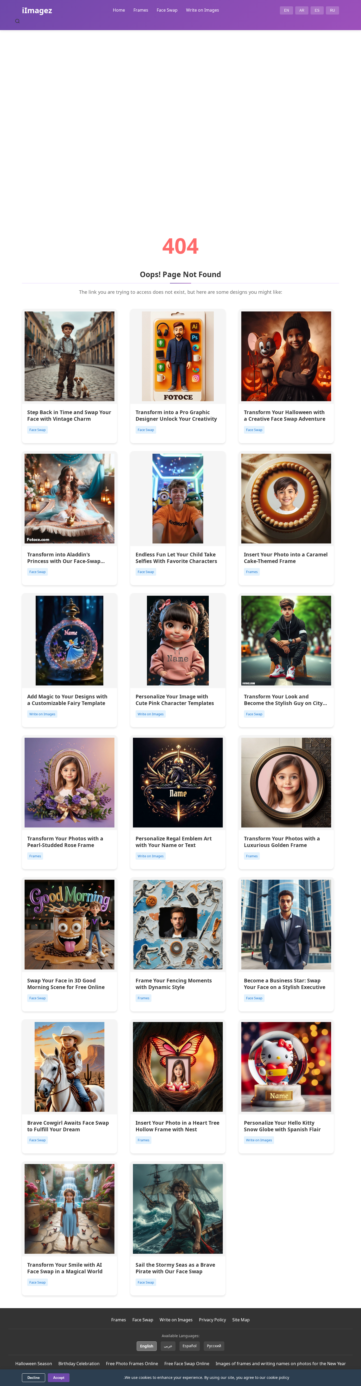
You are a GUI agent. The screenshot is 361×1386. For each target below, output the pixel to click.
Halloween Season (33, 1363)
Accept (58, 1378)
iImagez (37, 10)
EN (286, 10)
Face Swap (167, 10)
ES (317, 10)
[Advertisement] (180, 118)
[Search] (17, 21)
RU (332, 10)
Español (190, 1345)
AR (301, 10)
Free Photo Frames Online (132, 1363)
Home (119, 10)
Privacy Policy (212, 1320)
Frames (140, 10)
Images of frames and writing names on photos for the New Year (281, 1363)
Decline (33, 1378)
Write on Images (202, 10)
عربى (168, 1345)
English (146, 1346)
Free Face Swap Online (186, 1363)
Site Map (241, 1320)
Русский (214, 1345)
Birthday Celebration (79, 1363)
